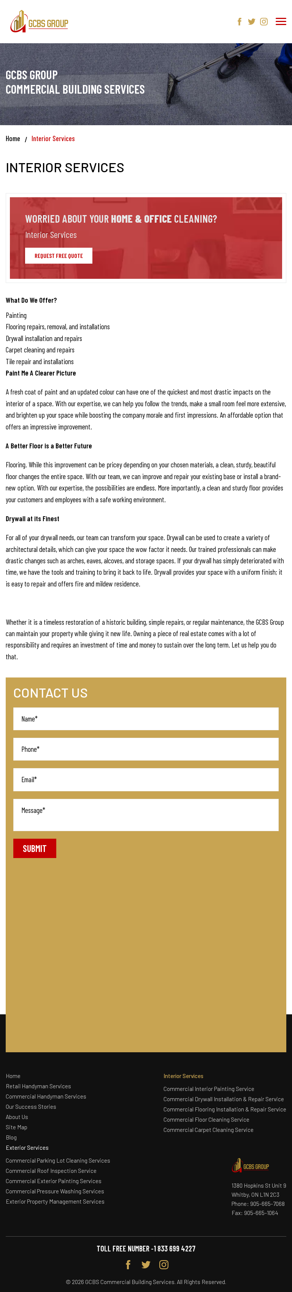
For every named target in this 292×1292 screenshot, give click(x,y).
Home (13, 138)
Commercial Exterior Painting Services (54, 1180)
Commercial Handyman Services (46, 1096)
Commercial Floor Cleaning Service (206, 1119)
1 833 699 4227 (174, 1248)
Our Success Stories (31, 1106)
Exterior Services (27, 1147)
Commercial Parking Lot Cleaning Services (58, 1160)
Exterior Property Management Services (55, 1201)
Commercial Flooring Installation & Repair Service (224, 1109)
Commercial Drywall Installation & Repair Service (223, 1099)
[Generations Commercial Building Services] (40, 21)
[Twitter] (252, 21)
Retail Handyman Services (38, 1086)
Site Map (16, 1127)
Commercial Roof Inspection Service (51, 1170)
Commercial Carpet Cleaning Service (208, 1129)
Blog (11, 1137)
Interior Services (183, 1075)
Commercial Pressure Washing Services (55, 1191)
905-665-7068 (267, 1203)
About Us (17, 1116)
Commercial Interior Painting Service (208, 1088)
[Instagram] (264, 21)
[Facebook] (239, 21)
